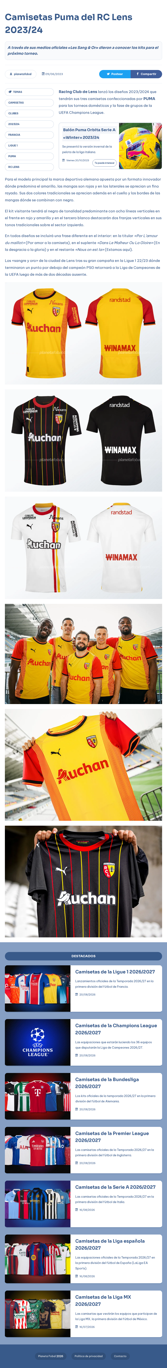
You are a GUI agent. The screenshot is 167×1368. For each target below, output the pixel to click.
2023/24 (13, 124)
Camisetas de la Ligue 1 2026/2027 (115, 972)
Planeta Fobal (50, 1356)
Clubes (13, 113)
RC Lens (13, 167)
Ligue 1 (13, 145)
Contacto (120, 1356)
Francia (14, 134)
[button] (104, 5)
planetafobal (22, 74)
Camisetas (16, 102)
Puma (12, 156)
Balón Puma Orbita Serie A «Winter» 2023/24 (89, 133)
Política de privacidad (89, 1356)
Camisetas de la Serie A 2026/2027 (115, 1187)
